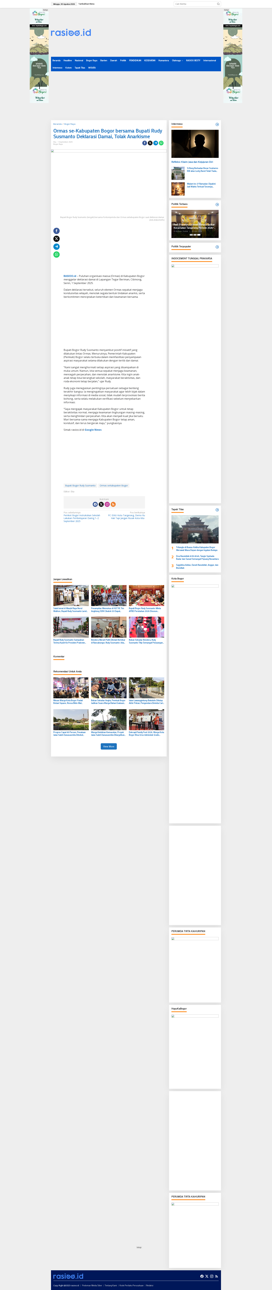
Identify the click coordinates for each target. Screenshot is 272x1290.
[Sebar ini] (144, 143)
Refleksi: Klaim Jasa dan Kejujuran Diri (192, 161)
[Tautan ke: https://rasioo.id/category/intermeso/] (217, 124)
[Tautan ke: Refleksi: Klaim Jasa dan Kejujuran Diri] (195, 144)
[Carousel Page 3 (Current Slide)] (198, 235)
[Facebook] (95, 504)
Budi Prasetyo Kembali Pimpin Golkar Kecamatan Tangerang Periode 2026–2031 (194, 226)
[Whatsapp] (161, 143)
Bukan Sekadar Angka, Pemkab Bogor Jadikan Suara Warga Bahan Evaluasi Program (108, 701)
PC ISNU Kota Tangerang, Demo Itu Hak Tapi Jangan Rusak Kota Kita (126, 515)
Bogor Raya (58, 144)
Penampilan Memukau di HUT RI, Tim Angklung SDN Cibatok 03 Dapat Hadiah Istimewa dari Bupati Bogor (107, 610)
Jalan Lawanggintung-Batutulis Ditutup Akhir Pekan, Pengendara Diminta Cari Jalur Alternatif (146, 701)
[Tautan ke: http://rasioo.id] (217, 204)
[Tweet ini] (150, 143)
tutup (45, 10)
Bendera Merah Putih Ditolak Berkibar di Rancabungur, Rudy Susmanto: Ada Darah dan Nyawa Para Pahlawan (108, 641)
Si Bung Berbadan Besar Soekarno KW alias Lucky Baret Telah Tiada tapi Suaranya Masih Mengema (202, 169)
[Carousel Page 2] (195, 235)
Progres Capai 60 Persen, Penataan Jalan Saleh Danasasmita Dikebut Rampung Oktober (69, 733)
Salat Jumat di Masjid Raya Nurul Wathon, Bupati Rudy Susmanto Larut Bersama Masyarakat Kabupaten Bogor (70, 610)
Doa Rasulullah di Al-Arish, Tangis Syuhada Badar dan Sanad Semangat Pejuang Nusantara (197, 557)
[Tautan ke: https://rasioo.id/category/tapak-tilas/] (217, 510)
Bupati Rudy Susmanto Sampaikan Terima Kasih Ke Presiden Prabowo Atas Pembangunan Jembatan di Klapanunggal (69, 641)
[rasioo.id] (71, 32)
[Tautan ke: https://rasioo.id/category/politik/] (217, 247)
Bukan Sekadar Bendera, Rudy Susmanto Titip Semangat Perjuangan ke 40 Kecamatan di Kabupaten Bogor (146, 641)
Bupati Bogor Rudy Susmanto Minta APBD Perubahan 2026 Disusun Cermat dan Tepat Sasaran (145, 610)
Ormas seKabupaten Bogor (114, 485)
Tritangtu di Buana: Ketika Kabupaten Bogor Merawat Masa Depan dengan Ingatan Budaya (196, 548)
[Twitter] (101, 504)
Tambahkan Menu (86, 4)
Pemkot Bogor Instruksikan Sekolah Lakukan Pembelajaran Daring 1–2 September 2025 (82, 517)
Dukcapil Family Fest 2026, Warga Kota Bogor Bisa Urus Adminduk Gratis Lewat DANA (146, 733)
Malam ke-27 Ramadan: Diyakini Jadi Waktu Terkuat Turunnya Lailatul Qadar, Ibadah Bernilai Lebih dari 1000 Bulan (202, 185)
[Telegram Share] (155, 143)
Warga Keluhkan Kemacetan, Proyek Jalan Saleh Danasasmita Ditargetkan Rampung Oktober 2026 (108, 733)
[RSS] (113, 504)
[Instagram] (107, 504)
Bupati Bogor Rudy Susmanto (80, 485)
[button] (218, 4)
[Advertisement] (163, 32)
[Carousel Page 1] (191, 235)
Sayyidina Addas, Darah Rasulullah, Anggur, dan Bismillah (197, 566)
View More (108, 746)
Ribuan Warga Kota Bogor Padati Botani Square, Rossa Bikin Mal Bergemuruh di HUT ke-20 (68, 701)
